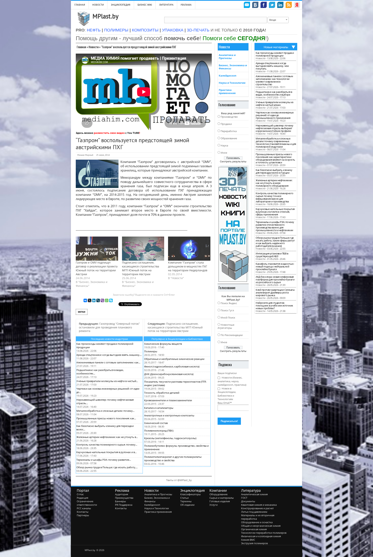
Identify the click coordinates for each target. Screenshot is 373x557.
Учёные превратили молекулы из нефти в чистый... (107, 381)
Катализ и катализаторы (158, 408)
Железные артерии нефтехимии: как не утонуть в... (107, 437)
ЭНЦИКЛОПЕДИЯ (120, 4)
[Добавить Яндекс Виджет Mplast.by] (297, 5)
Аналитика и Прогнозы (227, 56)
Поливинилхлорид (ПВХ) (158, 430)
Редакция (82, 498)
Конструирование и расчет (257, 508)
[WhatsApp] (106, 300)
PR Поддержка (123, 505)
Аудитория (121, 494)
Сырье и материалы (221, 498)
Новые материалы (276, 47)
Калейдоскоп (227, 75)
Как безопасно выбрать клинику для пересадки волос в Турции (274, 171)
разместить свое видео (109, 133)
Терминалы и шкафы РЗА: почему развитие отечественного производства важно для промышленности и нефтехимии (275, 226)
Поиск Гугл (227, 310)
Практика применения (227, 91)
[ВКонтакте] (85, 300)
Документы (248, 501)
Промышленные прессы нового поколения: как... (106, 418)
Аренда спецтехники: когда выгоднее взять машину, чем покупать (272, 65)
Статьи (184, 498)
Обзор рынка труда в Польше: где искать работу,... (107, 467)
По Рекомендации (232, 335)
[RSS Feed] (289, 5)
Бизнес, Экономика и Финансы (233, 67)
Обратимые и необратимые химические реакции (174, 359)
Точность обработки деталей (161, 392)
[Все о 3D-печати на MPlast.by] (233, 223)
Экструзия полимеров (254, 543)
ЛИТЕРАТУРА (166, 4)
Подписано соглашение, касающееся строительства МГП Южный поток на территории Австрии (140, 268)
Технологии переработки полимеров (263, 532)
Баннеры (120, 501)
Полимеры (150, 351)
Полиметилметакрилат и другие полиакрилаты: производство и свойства (173, 458)
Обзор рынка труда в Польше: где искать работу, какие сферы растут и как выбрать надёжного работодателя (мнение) (275, 242)
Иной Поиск (228, 317)
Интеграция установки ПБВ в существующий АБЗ (272, 255)
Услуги (213, 505)
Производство (229, 116)
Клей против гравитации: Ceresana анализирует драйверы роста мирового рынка (275, 292)
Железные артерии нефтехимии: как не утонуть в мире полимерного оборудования (274, 182)
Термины (186, 501)
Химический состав (156, 423)
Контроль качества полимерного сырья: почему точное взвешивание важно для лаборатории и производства (274, 197)
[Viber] (102, 300)
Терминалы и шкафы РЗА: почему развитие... (103, 459)
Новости (98, 4)
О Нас (80, 494)
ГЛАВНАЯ (79, 4)
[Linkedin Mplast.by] (280, 5)
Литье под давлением (254, 511)
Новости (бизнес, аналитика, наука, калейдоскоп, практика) (232, 381)
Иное (224, 152)
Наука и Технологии (232, 82)
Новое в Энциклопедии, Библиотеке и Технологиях (227, 394)
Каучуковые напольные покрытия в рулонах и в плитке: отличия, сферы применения (275, 211)
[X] (89, 300)
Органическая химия (254, 529)
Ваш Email (225, 403)
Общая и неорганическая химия (261, 525)
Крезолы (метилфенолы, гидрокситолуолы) (170, 438)
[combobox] (278, 20)
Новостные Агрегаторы (226, 326)
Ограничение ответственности (87, 503)
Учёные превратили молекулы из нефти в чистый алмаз (274, 103)
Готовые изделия (219, 501)
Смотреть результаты (233, 161)
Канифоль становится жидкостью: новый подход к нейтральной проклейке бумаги (275, 266)
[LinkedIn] (94, 300)
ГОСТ (244, 498)
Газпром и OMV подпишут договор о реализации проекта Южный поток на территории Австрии (97, 268)
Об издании (187, 505)
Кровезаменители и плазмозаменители (168, 400)
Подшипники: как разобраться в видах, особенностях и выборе (274, 93)
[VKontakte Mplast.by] (255, 5)
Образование (229, 138)
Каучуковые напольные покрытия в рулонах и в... (106, 452)
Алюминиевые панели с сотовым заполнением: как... (108, 362)
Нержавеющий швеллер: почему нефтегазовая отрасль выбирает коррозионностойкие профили (274, 128)
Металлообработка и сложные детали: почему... (105, 411)
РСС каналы (84, 508)
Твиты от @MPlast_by (179, 480)
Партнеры (83, 515)
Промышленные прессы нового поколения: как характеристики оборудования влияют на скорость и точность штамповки (275, 158)
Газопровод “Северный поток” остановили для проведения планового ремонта (109, 327)
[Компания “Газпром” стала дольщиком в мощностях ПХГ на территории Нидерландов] (189, 249)
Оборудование (218, 494)
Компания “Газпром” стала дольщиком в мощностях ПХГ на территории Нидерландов (187, 266)
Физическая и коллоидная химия (261, 536)
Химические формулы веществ (163, 344)
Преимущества (124, 498)
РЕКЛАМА (186, 4)
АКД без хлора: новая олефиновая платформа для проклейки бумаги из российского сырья (275, 279)
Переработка (229, 131)
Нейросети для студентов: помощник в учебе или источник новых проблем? (274, 305)
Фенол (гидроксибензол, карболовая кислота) (172, 366)
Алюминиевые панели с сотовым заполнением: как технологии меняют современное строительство (274, 80)
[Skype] (111, 300)
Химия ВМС (248, 539)
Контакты (82, 511)
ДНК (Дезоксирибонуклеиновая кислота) (168, 374)
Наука (224, 145)
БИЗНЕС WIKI (145, 4)
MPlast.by (105, 16)
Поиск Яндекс (229, 303)
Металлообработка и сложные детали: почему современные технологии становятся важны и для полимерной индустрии (276, 142)
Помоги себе (234, 38)
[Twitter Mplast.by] (272, 5)
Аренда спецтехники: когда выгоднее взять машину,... (109, 355)
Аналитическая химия (254, 494)
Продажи (226, 124)
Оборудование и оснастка (257, 522)
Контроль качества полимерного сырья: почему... (106, 444)
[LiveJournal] (98, 300)
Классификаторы (190, 494)
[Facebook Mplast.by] (264, 5)
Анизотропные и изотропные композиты (169, 415)
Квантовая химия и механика (259, 505)
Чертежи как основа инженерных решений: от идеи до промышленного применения (275, 115)
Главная (81, 47)
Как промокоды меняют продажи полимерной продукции (275, 54)
